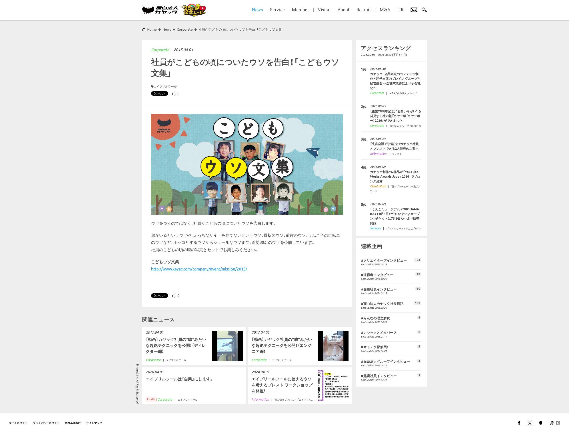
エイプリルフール (165, 86)
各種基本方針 (73, 422)
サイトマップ (94, 422)
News (166, 29)
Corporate (160, 50)
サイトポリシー (18, 422)
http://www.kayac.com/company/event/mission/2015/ (199, 269)
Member (300, 10)
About (343, 10)
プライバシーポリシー (46, 422)
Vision (324, 10)
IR (401, 10)
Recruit (364, 10)
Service (277, 10)
